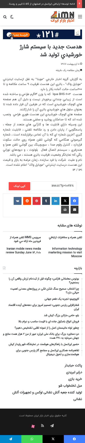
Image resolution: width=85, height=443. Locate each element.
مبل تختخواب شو (70, 385)
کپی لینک (19, 186)
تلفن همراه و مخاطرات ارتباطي (65, 237)
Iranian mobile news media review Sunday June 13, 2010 (23, 251)
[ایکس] (65, 201)
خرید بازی (75, 379)
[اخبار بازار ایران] (62, 17)
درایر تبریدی (74, 372)
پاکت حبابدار (73, 365)
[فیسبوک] (74, 201)
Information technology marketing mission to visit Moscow (65, 253)
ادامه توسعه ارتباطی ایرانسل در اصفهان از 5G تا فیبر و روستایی (40, 4)
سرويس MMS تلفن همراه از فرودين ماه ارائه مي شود (25, 239)
